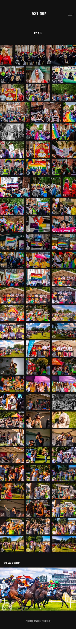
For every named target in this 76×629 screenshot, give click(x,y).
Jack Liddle (38, 14)
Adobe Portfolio (43, 621)
